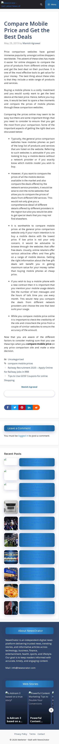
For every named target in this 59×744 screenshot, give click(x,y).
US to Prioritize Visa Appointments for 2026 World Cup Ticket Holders (37, 573)
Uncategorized (16, 359)
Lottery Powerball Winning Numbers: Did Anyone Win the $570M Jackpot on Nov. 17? (37, 557)
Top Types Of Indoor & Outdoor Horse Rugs (35, 462)
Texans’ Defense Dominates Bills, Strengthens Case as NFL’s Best (37, 522)
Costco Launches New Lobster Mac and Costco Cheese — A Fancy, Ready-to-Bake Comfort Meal (37, 591)
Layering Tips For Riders (36, 472)
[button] (41, 4)
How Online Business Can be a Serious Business (36, 504)
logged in (23, 435)
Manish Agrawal (29, 387)
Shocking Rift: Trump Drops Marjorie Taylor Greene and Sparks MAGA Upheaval (38, 606)
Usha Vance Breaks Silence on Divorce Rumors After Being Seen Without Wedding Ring (37, 490)
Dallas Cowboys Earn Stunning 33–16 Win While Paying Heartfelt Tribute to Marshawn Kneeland (37, 540)
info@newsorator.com (23, 667)
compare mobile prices (20, 363)
